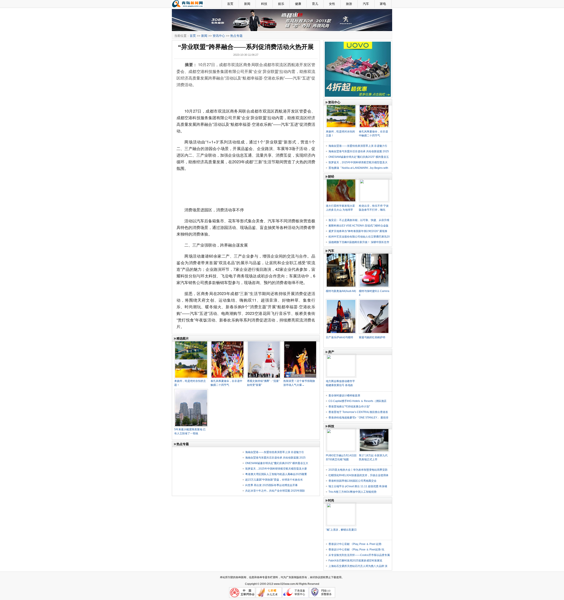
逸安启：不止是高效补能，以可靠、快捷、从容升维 (358, 220)
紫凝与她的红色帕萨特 (372, 337)
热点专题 (236, 35)
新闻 (247, 4)
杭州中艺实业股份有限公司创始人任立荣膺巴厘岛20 (359, 236)
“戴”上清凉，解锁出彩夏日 (341, 529)
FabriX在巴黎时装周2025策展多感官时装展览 (355, 560)
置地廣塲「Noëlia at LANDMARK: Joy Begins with (358, 167)
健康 (298, 4)
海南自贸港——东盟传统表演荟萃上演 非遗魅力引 (274, 452)
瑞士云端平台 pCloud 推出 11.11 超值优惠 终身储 (357, 486)
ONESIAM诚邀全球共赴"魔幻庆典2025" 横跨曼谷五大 (276, 463)
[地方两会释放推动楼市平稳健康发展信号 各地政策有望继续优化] (341, 355)
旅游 (349, 4)
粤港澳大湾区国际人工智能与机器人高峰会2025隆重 (276, 474)
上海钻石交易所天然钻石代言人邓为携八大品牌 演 (357, 566)
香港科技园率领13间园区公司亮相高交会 (352, 480)
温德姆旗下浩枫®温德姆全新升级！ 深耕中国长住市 (358, 242)
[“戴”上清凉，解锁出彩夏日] (341, 504)
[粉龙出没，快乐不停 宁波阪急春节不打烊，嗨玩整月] (374, 180)
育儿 (315, 4)
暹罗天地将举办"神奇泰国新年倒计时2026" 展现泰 (357, 231)
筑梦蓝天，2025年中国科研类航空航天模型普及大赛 (276, 468)
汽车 (366, 4)
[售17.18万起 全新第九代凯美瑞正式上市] (374, 430)
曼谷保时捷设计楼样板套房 (344, 395)
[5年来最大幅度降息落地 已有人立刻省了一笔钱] (191, 390)
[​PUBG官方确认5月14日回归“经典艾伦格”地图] (341, 430)
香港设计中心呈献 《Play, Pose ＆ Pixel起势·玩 (356, 549)
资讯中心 (219, 35)
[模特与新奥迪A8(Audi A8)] (341, 254)
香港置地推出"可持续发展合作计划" (349, 406)
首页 (230, 4)
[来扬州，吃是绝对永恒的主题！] (191, 342)
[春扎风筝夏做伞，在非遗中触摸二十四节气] (227, 342)
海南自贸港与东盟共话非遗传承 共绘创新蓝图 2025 (275, 457)
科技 (264, 4)
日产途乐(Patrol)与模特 (339, 337)
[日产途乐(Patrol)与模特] (341, 301)
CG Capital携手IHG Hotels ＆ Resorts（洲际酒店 (357, 401)
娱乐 (281, 4)
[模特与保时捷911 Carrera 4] (374, 254)
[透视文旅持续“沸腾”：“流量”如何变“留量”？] (264, 342)
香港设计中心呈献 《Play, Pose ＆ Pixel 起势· (355, 544)
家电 (383, 4)
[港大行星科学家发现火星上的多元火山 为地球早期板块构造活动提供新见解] (341, 180)
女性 (332, 4)
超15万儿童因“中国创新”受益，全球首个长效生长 (274, 479)
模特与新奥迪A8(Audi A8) (341, 291)
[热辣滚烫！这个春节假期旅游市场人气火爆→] (300, 342)
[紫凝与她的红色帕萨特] (374, 301)
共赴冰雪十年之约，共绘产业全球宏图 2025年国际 (275, 490)
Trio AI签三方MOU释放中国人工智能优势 (352, 491)
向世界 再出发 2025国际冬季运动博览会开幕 (271, 485)
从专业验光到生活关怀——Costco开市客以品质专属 (359, 555)
